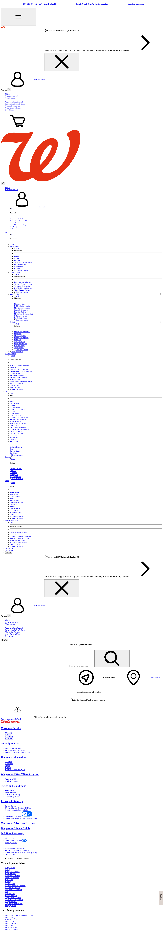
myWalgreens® (10, 743)
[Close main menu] (3, 183)
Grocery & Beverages (17, 409)
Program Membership (13, 748)
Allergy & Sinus (15, 407)
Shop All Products (11, 929)
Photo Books (9, 921)
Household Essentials (12, 888)
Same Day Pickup (11, 927)
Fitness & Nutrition (16, 433)
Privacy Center (10, 806)
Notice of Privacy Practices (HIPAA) (18, 808)
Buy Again (13, 453)
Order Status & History (13, 108)
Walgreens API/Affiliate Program (20, 774)
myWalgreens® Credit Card (15, 750)
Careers (8, 768)
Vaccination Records (12, 106)
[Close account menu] (9, 89)
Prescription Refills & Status (15, 104)
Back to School (15, 403)
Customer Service (11, 728)
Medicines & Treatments (18, 419)
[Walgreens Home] (3, 28)
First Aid (13, 439)
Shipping (8, 733)
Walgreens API (10, 779)
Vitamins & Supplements (18, 423)
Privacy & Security (12, 801)
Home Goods (10, 884)
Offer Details (9, 791)
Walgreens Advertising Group (18, 822)
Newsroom (9, 764)
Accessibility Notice (12, 797)
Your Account (10, 98)
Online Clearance (16, 447)
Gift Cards (13, 435)
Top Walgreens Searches (14, 904)
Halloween (13, 405)
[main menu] (18, 17)
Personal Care (15, 413)
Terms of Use (10, 854)
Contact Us (9, 739)
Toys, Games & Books (18, 427)
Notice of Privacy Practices (14, 848)
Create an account (11, 96)
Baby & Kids (14, 425)
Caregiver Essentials (12, 872)
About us (8, 762)
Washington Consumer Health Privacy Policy (21, 818)
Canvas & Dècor (11, 919)
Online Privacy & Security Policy (17, 810)
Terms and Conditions (13, 785)
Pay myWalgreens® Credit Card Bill (18, 752)
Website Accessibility (12, 795)
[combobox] (80, 666)
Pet (6, 892)
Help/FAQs (9, 737)
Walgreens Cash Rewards (14, 102)
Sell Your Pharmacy (12, 833)
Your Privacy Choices (13, 816)
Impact (7, 766)
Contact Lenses (15, 415)
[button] (81, 79)
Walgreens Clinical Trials (15, 828)
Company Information (13, 757)
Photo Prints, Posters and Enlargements (19, 915)
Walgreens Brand (16, 431)
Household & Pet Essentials (19, 417)
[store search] (112, 658)
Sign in (7, 94)
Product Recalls (10, 793)
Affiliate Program (11, 781)
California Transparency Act (15, 770)
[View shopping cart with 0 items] (17, 129)
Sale (11, 449)
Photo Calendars (11, 923)
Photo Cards (9, 917)
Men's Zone (14, 441)
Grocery (8, 882)
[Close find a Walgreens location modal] (159, 644)
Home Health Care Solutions (20, 429)
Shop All (13, 401)
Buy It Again (9, 110)
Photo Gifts (9, 925)
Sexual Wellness (15, 421)
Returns (8, 735)
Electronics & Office (12, 876)
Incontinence (14, 437)
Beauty (12, 411)
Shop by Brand (15, 451)
